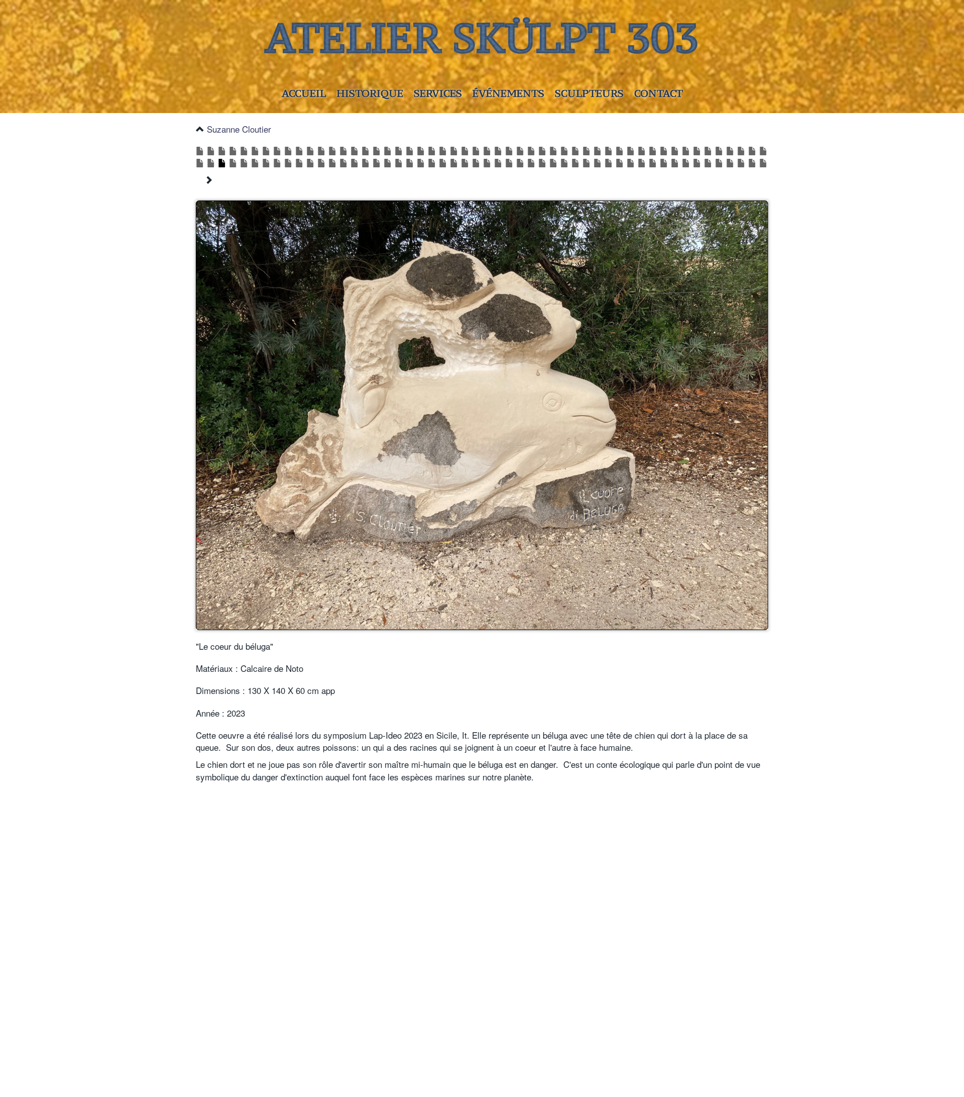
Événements (508, 93)
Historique (369, 93)
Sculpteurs (589, 93)
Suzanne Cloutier (239, 129)
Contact (658, 93)
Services (438, 93)
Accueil (304, 93)
